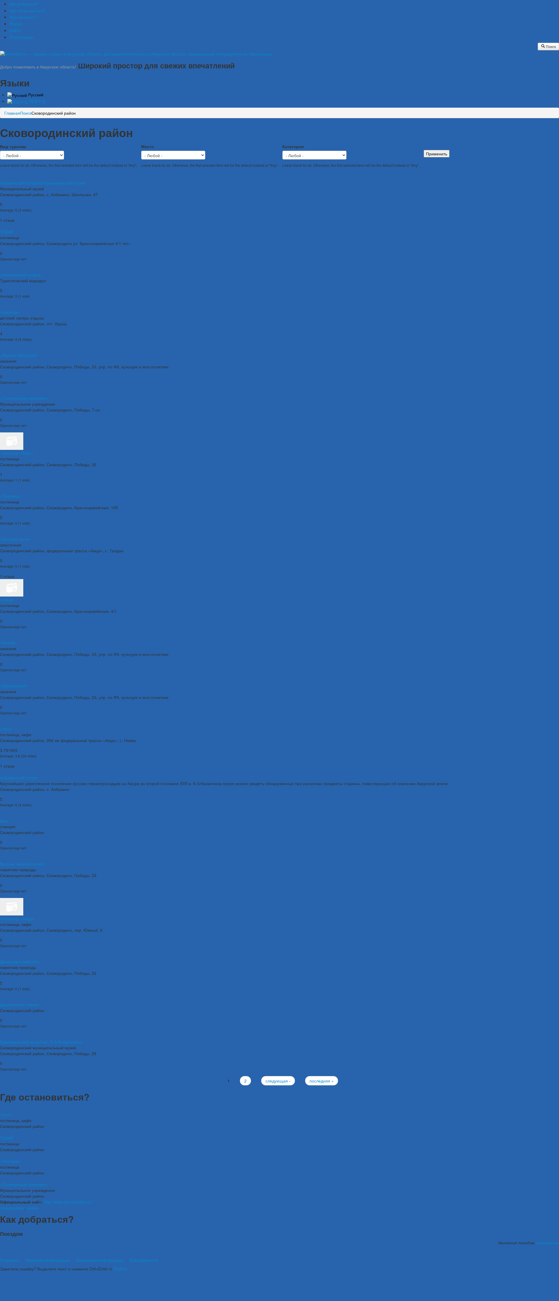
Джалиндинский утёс (19, 961)
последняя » (321, 1081)
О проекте (10, 1260)
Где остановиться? (27, 10)
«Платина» (10, 496)
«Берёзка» (10, 312)
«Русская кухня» (15, 539)
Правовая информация (47, 1260)
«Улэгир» (8, 642)
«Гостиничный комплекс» (24, 398)
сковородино (12, 1208)
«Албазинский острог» (21, 275)
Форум (15, 23)
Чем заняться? (23, 17)
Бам (4, 820)
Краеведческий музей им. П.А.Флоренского (41, 1042)
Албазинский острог (19, 777)
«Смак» (7, 599)
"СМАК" (7, 232)
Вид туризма (13, 146)
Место (147, 146)
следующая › (278, 1081)
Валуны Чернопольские (22, 864)
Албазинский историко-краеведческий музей (42, 183)
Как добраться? (24, 4)
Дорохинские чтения (19, 1004)
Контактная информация (100, 1260)
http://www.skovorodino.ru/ (68, 1202)
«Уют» (6, 729)
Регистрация (21, 37)
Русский (35, 94)
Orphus (120, 1269)
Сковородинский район (53, 113)
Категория (293, 146)
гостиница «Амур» (17, 918)
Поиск (550, 46)
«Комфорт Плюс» (17, 453)
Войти (15, 30)
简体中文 (37, 101)
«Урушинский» (14, 685)
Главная (12, 113)
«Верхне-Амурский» (19, 355)
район (32, 1208)
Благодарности (144, 1260)
